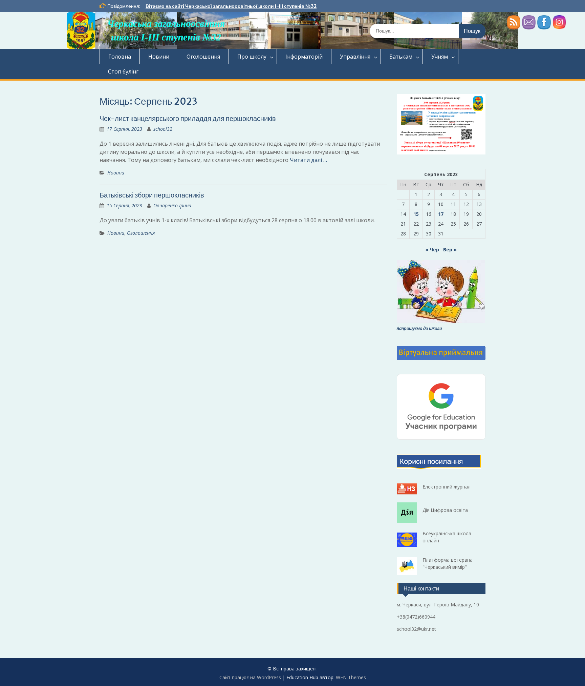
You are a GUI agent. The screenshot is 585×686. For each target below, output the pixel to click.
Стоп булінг (123, 71)
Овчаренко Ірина (172, 205)
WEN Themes (351, 677)
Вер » (450, 249)
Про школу (251, 56)
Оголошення (203, 56)
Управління (355, 56)
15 (416, 214)
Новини (158, 56)
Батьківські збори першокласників (152, 195)
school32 (162, 129)
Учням (439, 56)
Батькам (400, 56)
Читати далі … (308, 160)
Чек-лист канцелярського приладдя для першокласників (188, 118)
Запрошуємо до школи (419, 328)
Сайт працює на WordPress (250, 677)
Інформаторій (304, 56)
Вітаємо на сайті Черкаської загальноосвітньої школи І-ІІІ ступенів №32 (231, 6)
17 (440, 214)
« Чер (432, 249)
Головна (119, 56)
